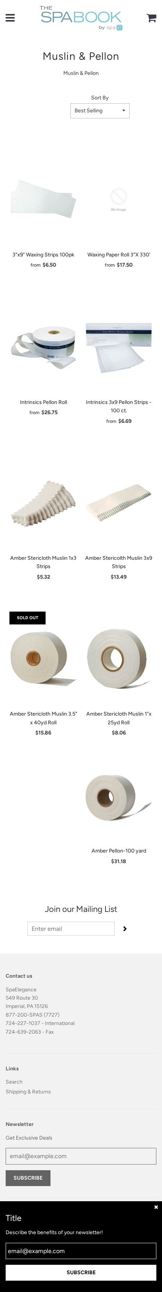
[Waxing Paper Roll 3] (119, 199)
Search (14, 1082)
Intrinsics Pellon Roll (43, 402)
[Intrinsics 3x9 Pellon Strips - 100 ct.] (119, 347)
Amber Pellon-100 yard (119, 851)
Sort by (100, 98)
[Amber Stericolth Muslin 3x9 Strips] (119, 503)
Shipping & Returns (28, 1092)
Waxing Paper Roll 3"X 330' (118, 255)
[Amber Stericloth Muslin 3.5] (43, 659)
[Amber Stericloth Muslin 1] (119, 659)
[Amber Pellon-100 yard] (119, 795)
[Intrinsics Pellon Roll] (43, 347)
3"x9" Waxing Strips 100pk (43, 255)
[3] (43, 199)
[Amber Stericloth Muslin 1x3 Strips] (43, 503)
